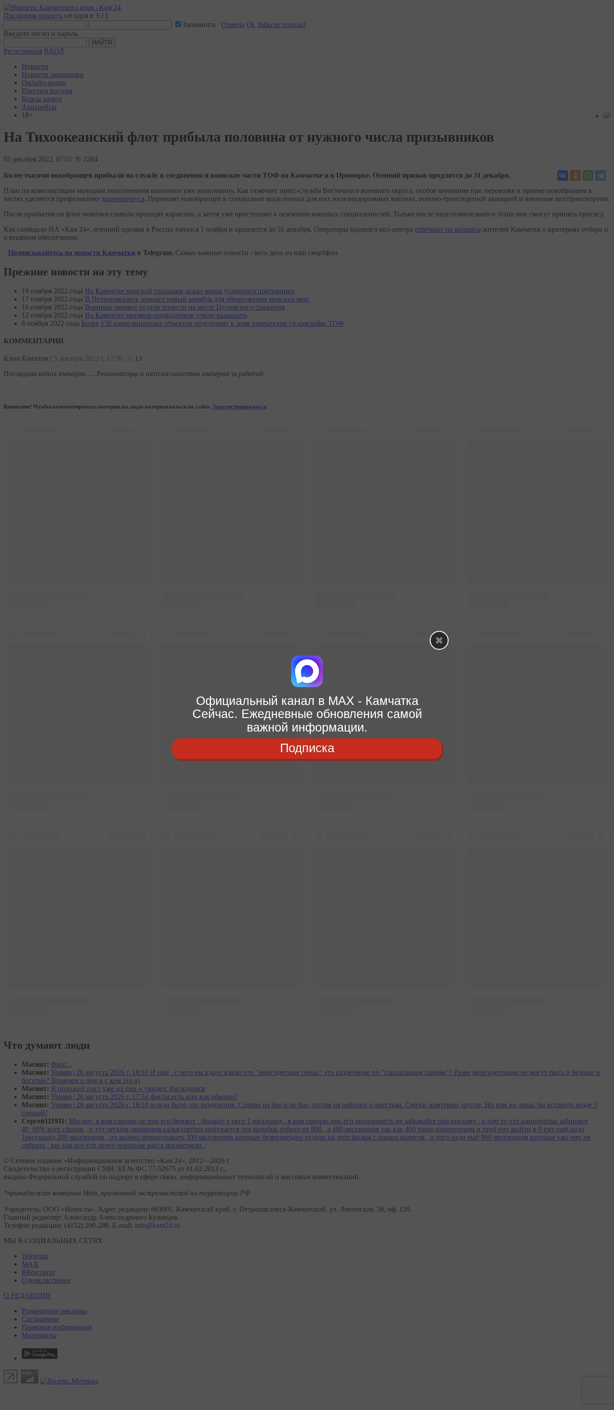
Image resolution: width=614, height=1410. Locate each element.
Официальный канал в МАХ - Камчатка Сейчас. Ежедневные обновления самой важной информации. (307, 714)
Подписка (307, 748)
